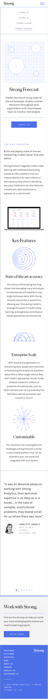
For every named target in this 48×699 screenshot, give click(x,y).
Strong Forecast (24, 29)
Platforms (9, 654)
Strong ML (24, 18)
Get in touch (17, 634)
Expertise (9, 657)
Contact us (24, 124)
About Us (8, 664)
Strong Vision (24, 23)
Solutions (9, 650)
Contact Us (9, 670)
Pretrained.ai (11, 674)
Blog (6, 660)
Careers (8, 667)
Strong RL (24, 12)
